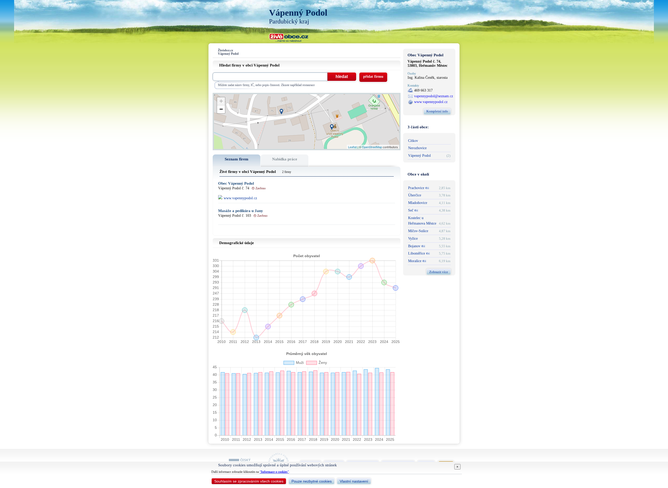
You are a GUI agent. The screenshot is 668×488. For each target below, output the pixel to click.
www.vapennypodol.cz (431, 102)
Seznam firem (236, 159)
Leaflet (352, 147)
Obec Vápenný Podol (236, 183)
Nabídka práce (284, 159)
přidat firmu (373, 77)
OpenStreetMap (372, 147)
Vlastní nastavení (354, 481)
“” (274, 472)
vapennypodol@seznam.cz (433, 96)
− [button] (221, 109)
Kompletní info (437, 111)
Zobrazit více (438, 272)
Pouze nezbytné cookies (311, 481)
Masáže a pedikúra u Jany (240, 211)
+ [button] (221, 101)
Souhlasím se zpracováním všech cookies (248, 481)
